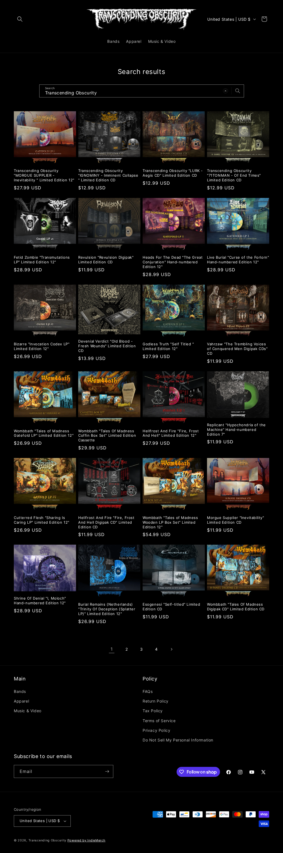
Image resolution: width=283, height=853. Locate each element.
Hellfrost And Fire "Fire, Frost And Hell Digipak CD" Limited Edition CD (106, 522)
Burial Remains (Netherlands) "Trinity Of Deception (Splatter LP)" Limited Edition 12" (106, 609)
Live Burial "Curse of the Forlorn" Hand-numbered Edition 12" (238, 259)
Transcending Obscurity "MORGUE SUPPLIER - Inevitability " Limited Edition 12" (44, 175)
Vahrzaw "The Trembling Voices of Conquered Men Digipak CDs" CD (237, 349)
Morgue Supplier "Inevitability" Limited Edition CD (235, 519)
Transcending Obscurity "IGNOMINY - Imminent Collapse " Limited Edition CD (108, 175)
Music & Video (27, 710)
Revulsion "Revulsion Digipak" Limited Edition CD (105, 259)
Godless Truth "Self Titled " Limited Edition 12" (168, 346)
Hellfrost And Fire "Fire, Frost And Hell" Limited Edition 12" (171, 433)
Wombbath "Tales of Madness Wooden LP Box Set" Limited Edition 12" (170, 522)
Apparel (21, 701)
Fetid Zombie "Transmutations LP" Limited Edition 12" (42, 259)
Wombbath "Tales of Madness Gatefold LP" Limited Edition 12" (44, 433)
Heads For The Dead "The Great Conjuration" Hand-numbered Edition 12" (173, 262)
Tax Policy (153, 710)
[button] (20, 19)
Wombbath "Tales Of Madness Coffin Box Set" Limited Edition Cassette (107, 436)
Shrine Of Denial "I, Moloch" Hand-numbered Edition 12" (40, 600)
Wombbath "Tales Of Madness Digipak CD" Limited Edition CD (235, 606)
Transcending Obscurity (47, 840)
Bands (20, 691)
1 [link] (112, 649)
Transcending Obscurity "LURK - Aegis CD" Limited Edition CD (173, 173)
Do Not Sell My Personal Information (178, 740)
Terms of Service (159, 720)
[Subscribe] (107, 771)
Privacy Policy (156, 730)
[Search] (238, 91)
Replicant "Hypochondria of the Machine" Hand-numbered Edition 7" (236, 429)
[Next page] (171, 649)
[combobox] (142, 91)
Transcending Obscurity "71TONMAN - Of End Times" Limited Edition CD (234, 175)
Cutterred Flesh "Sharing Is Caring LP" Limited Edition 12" (41, 519)
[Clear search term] (225, 91)
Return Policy (156, 701)
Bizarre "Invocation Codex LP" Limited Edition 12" (41, 346)
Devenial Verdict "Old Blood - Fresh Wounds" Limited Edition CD (107, 346)
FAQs (148, 691)
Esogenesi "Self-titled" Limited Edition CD (171, 606)
